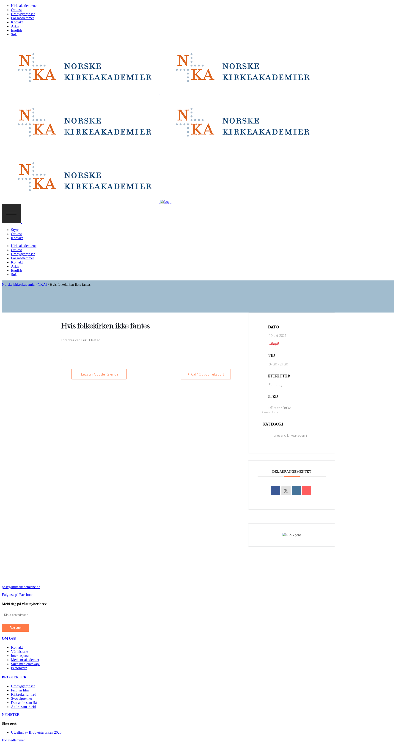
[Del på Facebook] (275, 490)
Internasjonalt (20, 656)
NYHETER (10, 714)
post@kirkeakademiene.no (21, 587)
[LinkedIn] (296, 490)
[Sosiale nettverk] (286, 490)
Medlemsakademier (25, 660)
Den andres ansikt (24, 703)
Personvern (19, 668)
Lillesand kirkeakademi (290, 435)
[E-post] (306, 490)
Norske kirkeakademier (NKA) (24, 284)
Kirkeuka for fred (23, 694)
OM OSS (9, 638)
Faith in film (20, 690)
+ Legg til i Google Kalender (99, 374)
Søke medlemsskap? (25, 664)
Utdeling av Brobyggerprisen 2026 (36, 732)
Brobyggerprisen (23, 686)
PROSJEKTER (14, 677)
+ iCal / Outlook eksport (205, 374)
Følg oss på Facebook (17, 595)
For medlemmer (13, 740)
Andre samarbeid (23, 707)
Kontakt (17, 647)
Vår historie (19, 651)
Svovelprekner (21, 698)
